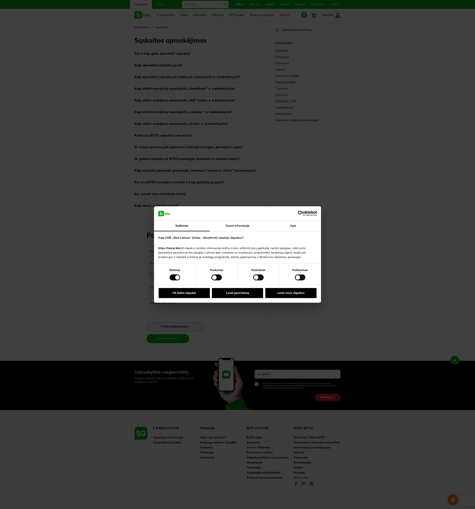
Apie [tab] (293, 225)
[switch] (216, 278)
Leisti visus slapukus (290, 292)
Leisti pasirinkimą (237, 292)
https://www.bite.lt (171, 248)
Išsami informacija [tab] (238, 225)
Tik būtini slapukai (184, 292)
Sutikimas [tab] (181, 225)
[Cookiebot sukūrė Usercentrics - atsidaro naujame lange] (300, 213)
